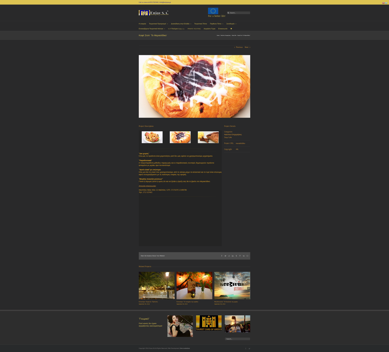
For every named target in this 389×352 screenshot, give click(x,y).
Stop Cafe (228, 137)
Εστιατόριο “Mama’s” (182, 301)
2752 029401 (147, 192)
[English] (383, 3)
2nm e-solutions (185, 348)
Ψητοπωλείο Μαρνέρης (145, 301)
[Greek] (386, 3)
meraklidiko (240, 143)
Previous (239, 47)
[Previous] (140, 288)
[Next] (248, 288)
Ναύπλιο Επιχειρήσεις (233, 134)
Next (246, 47)
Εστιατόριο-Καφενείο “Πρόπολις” (224, 301)
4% (237, 149)
